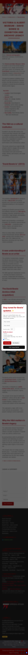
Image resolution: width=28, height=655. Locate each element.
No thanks (16, 343)
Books (5, 338)
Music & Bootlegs (8, 335)
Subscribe (7, 343)
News (5, 333)
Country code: (6, 329)
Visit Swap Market (14, 347)
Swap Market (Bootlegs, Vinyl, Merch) (13, 336)
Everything (6, 339)
